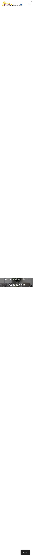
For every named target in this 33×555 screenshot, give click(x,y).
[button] (32, 2)
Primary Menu (29, 3)
